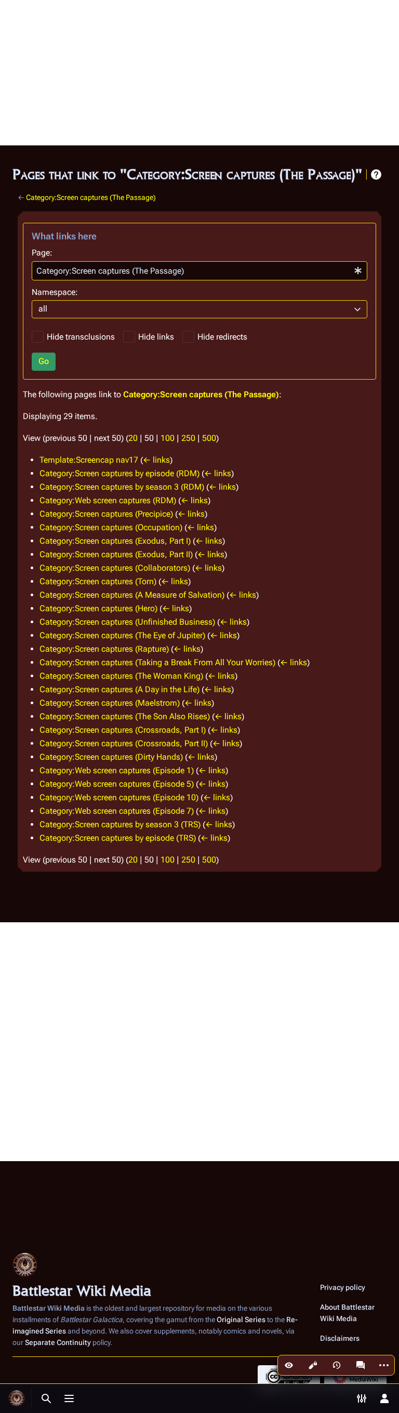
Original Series (241, 1319)
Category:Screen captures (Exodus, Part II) (116, 554)
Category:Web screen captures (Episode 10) (118, 797)
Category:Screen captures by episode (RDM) (119, 473)
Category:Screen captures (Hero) (98, 608)
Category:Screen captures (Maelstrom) (109, 703)
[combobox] (199, 270)
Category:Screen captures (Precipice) (106, 514)
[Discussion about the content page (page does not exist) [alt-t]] (360, 1365)
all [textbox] (42, 309)
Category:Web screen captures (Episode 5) (116, 784)
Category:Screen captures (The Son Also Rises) (124, 716)
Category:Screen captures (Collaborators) (114, 568)
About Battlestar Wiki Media (347, 1313)
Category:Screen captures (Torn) (97, 581)
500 (209, 438)
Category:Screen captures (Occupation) (110, 527)
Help (376, 174)
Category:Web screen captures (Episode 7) (116, 811)
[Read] (289, 1365)
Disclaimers (340, 1338)
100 (168, 438)
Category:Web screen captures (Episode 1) (116, 770)
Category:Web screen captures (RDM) (107, 500)
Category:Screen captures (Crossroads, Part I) (122, 730)
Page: (42, 253)
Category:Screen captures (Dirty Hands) (111, 757)
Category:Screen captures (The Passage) (91, 197)
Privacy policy (342, 1287)
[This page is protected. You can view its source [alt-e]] (313, 1365)
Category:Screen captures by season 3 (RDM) (121, 487)
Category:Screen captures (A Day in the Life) (119, 689)
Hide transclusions (81, 337)
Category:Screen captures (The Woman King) (121, 676)
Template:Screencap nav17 (88, 460)
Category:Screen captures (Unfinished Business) (127, 622)
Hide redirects (222, 337)
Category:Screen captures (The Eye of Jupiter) (122, 635)
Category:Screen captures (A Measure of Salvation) (131, 595)
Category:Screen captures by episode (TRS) (117, 838)
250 (188, 438)
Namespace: (55, 292)
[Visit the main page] (16, 1398)
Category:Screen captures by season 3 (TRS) (120, 824)
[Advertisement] (199, 72)
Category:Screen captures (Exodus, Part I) (115, 541)
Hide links (156, 337)
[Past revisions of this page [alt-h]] (337, 1365)
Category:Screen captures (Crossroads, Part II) (123, 743)
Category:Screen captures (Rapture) (104, 649)
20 (133, 438)
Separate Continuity (58, 1342)
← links (156, 460)
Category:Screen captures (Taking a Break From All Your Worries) (157, 662)
